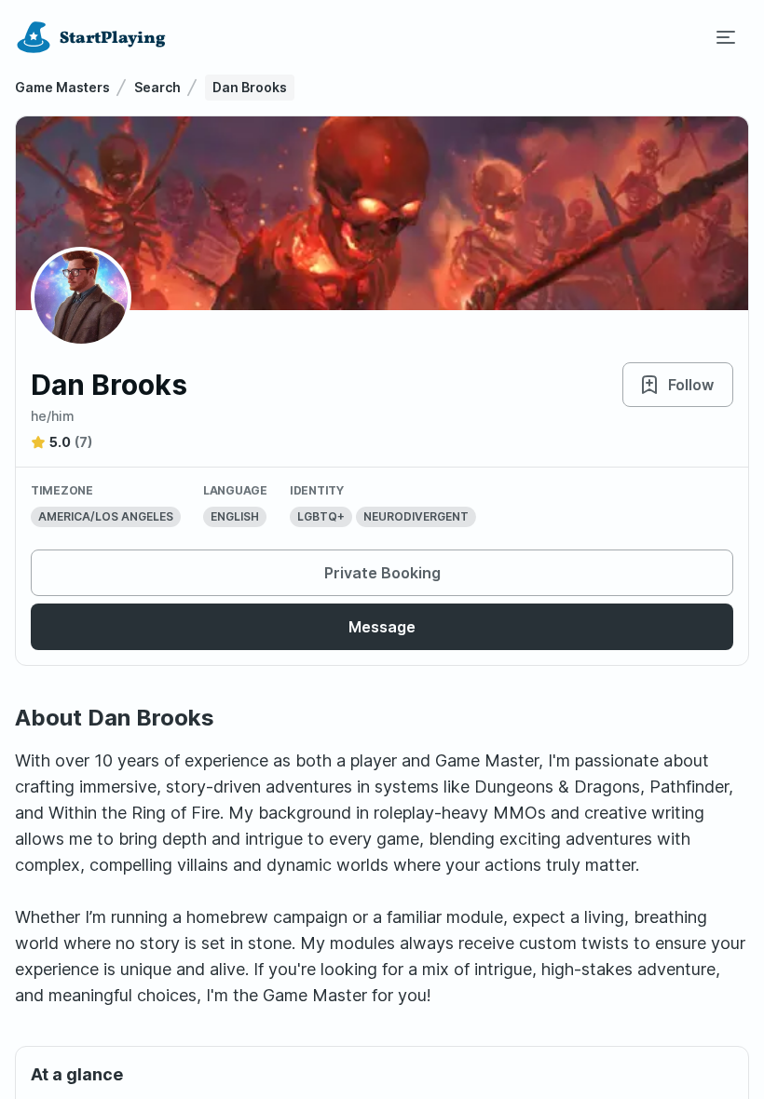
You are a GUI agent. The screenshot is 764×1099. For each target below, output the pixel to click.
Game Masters (62, 87)
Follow (691, 384)
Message (382, 626)
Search (157, 87)
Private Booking (382, 572)
